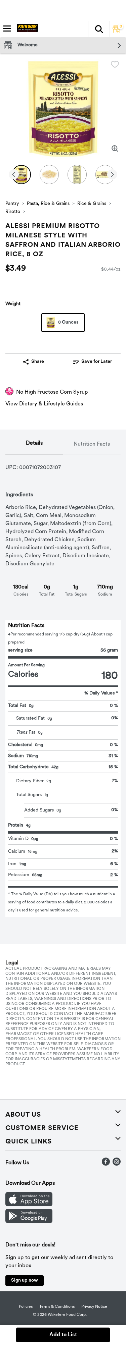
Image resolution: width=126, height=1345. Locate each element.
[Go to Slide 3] (77, 174)
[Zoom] (115, 149)
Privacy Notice (94, 1307)
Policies (26, 1307)
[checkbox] (115, 64)
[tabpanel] (63, 685)
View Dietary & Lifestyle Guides (44, 404)
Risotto (12, 211)
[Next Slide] (112, 174)
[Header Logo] (26, 29)
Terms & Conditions (57, 1307)
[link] (93, 361)
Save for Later (96, 361)
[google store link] (28, 1221)
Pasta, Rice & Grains (48, 203)
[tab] (34, 444)
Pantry (12, 203)
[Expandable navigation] (7, 28)
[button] (99, 29)
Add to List (63, 1335)
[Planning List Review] (117, 32)
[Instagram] (117, 1164)
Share (37, 361)
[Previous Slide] (13, 174)
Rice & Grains (91, 203)
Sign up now (24, 1280)
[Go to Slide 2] (49, 174)
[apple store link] (28, 1205)
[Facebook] (106, 1164)
